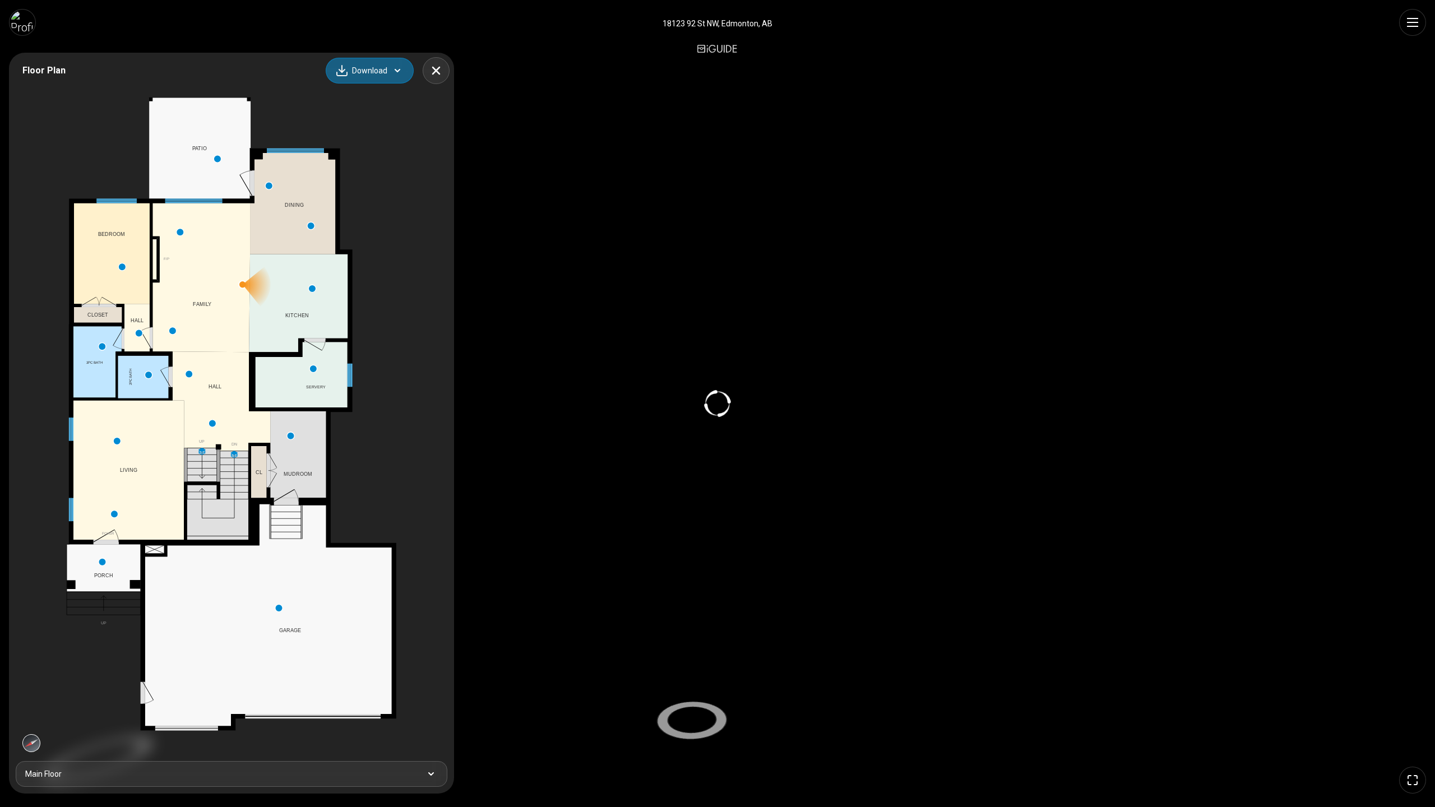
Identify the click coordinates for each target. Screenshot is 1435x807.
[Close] (436, 70)
